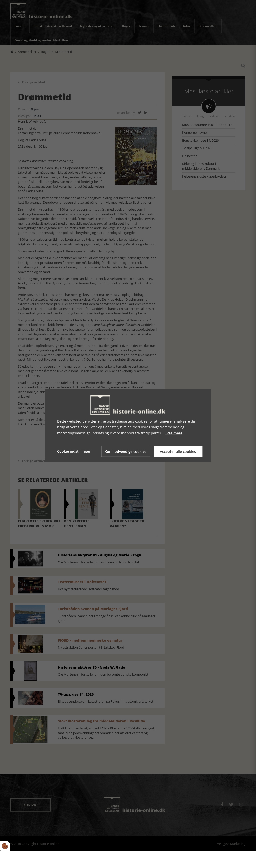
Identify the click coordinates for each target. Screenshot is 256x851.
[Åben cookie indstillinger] (5, 846)
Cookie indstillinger (73, 451)
